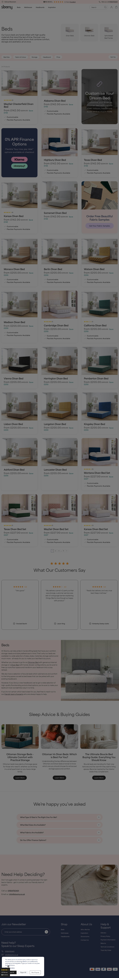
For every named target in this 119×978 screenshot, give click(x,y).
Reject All (23, 972)
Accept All (11, 972)
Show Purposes (35, 972)
